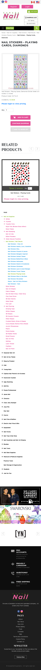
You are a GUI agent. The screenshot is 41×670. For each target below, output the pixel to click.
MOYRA (6, 386)
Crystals (8, 221)
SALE (5, 212)
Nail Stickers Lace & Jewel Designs (19, 269)
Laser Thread (10, 343)
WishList (20, 188)
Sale (20, 634)
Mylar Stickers (10, 286)
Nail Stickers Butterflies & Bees (18, 259)
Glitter (8, 219)
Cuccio (6, 415)
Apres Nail (7, 394)
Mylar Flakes (10, 229)
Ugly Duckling (8, 382)
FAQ (20, 629)
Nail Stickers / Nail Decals (27, 32)
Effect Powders (11, 236)
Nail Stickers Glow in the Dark (17, 276)
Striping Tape (10, 308)
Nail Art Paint (10, 348)
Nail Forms (7, 431)
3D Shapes (9, 313)
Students (6, 469)
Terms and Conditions (20, 636)
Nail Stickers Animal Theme (16, 256)
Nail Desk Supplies (10, 452)
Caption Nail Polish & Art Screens (14, 373)
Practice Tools (8, 461)
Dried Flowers (10, 336)
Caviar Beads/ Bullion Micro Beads (17, 323)
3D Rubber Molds (11, 333)
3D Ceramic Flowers (12, 316)
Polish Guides (10, 331)
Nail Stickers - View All (15, 244)
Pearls (8, 328)
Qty (3, 110)
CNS (5, 365)
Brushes (6, 444)
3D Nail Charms (11, 298)
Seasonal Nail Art (9, 352)
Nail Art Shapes (11, 289)
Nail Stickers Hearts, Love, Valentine (19, 246)
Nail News (20, 621)
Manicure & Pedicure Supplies (13, 456)
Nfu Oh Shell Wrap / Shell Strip (16, 293)
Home (3, 32)
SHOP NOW (20, 498)
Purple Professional (10, 390)
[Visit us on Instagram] (22, 611)
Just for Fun (7, 473)
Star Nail (6, 411)
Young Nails (7, 369)
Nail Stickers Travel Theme (16, 271)
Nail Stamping (10, 231)
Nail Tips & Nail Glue (10, 436)
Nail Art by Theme (9, 357)
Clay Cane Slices (11, 296)
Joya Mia (6, 407)
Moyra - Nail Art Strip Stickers (17, 281)
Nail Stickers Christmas (15, 266)
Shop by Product (9, 361)
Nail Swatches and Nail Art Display (15, 440)
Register (13, 7)
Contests (20, 631)
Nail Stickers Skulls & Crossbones (18, 264)
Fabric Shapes (10, 291)
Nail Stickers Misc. (14, 249)
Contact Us (20, 641)
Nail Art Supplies (12, 32)
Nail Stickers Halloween (15, 261)
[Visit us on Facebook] (18, 611)
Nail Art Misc (10, 338)
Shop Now (9, 28)
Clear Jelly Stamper (10, 402)
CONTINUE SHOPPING (20, 123)
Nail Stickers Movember (15, 279)
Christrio (6, 398)
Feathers (8, 346)
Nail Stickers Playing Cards (16, 274)
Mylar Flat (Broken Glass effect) (16, 226)
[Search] (36, 28)
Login (27, 7)
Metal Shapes (10, 318)
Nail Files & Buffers (10, 419)
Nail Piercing (10, 306)
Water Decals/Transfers (13, 239)
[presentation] (31, 149)
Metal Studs (9, 301)
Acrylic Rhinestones (12, 326)
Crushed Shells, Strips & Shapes (16, 321)
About (20, 619)
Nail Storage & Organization (13, 465)
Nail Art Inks (10, 234)
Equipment (7, 427)
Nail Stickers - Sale (14, 284)
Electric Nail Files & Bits (11, 423)
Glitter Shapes (10, 311)
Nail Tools (7, 448)
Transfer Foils (10, 224)
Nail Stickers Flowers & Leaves (17, 251)
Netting (8, 341)
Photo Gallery (20, 626)
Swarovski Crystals (10, 377)
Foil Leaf (8, 303)
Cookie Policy (20, 639)
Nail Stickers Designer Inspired (18, 254)
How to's (20, 624)
